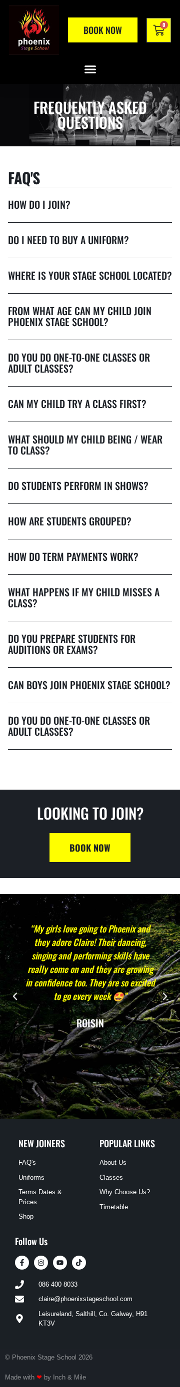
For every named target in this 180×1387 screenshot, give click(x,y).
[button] (90, 69)
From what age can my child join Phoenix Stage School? (80, 316)
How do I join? (39, 204)
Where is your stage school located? (90, 275)
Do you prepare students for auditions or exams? (72, 644)
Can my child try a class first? (77, 403)
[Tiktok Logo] (79, 1263)
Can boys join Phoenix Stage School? (89, 684)
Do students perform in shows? (78, 485)
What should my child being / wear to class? (85, 445)
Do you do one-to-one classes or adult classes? (79, 363)
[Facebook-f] (22, 1263)
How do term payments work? (73, 556)
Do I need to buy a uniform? (68, 239)
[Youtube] (60, 1263)
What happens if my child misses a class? (84, 597)
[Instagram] (41, 1263)
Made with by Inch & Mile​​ (45, 1377)
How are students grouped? (70, 520)
